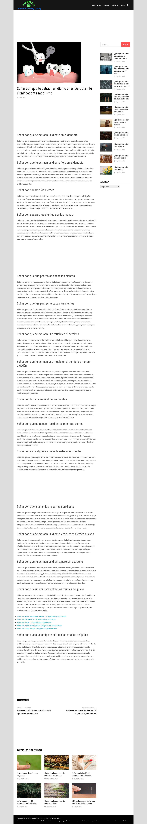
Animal (106, 5)
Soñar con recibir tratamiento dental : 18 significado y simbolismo (41, 616)
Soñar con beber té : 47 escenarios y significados (82, 774)
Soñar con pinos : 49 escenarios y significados (26, 802)
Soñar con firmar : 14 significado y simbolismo (34, 622)
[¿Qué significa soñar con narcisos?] (106, 167)
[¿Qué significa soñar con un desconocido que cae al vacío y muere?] (106, 67)
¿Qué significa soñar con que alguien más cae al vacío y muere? (121, 83)
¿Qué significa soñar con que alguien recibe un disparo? (121, 56)
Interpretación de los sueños (50, 818)
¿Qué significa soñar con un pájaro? (121, 145)
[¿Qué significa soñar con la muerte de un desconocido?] (106, 107)
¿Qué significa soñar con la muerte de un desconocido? (121, 109)
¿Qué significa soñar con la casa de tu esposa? (121, 122)
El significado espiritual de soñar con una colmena (54, 774)
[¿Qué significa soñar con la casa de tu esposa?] (106, 120)
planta (115, 5)
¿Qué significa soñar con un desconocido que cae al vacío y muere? (121, 69)
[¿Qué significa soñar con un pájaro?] (106, 144)
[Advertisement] (74, 24)
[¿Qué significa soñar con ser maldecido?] (106, 133)
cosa (122, 5)
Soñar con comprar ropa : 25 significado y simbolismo (37, 628)
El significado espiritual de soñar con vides (54, 802)
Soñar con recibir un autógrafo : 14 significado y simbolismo (39, 625)
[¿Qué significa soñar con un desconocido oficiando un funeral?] (106, 94)
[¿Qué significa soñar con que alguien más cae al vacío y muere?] (106, 82)
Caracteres (96, 5)
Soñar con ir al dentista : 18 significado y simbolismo (36, 619)
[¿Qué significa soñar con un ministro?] (106, 156)
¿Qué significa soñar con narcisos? (121, 168)
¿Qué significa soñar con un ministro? (121, 157)
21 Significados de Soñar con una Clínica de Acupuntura (83, 802)
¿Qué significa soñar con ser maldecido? (121, 133)
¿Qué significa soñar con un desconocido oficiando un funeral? (121, 96)
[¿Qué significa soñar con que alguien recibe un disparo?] (106, 54)
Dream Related (34, 818)
